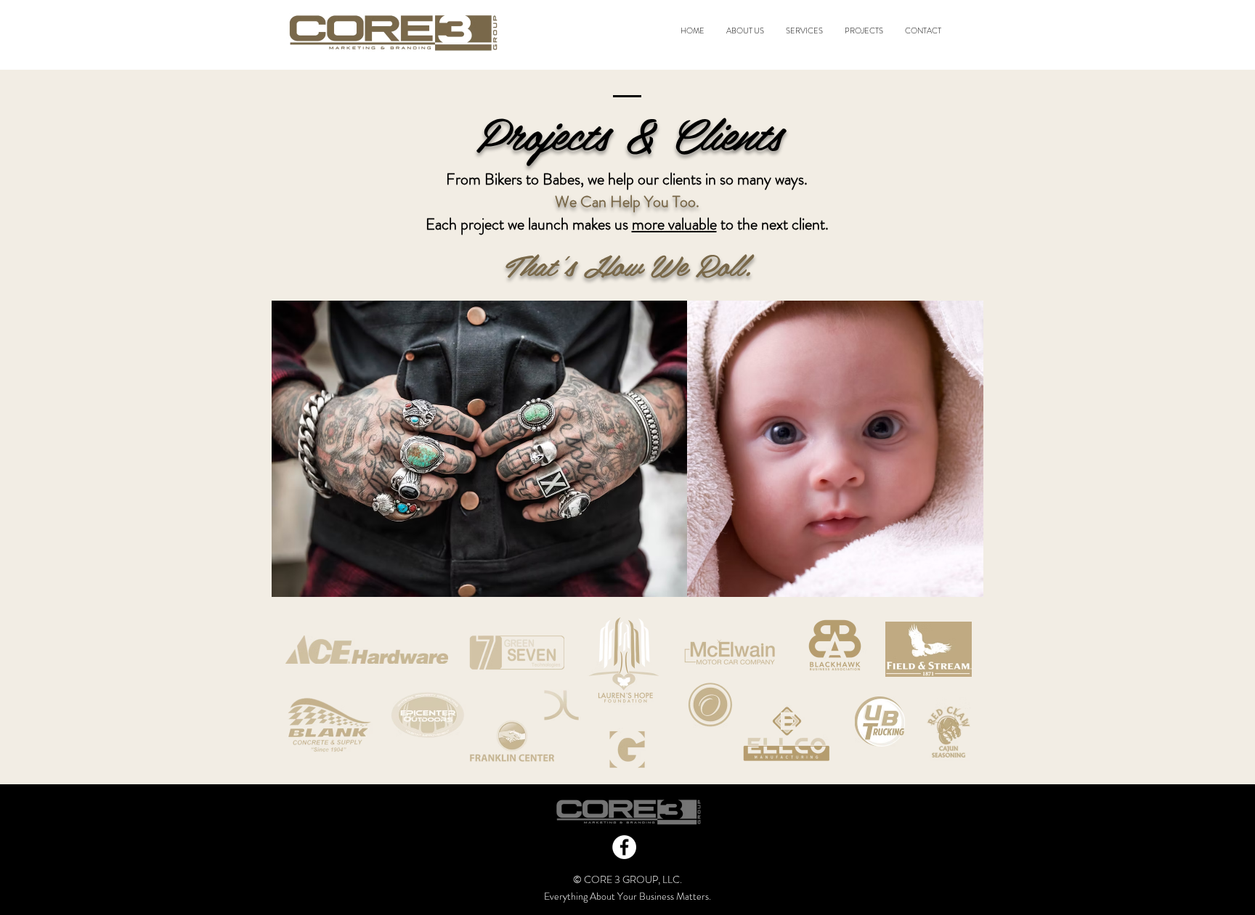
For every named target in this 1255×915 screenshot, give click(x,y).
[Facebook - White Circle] (624, 847)
